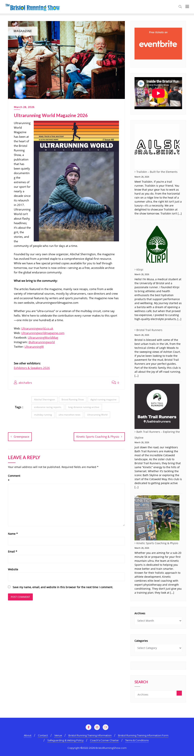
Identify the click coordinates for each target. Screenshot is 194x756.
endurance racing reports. (48, 407)
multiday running (43, 414)
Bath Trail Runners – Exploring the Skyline (157, 435)
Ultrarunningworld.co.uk (37, 328)
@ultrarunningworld (41, 342)
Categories (141, 641)
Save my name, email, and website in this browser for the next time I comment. (63, 587)
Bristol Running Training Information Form (143, 735)
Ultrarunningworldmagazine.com (42, 333)
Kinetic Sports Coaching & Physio (97, 436)
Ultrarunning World (97, 414)
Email (12, 551)
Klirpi (139, 269)
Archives (140, 613)
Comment (14, 478)
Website (13, 569)
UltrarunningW (34, 346)
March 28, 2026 (24, 107)
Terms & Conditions (137, 740)
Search (141, 682)
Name (13, 533)
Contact (43, 735)
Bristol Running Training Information (90, 735)
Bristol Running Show (73, 399)
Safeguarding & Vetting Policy (65, 740)
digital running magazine (103, 399)
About (27, 735)
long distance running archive (83, 407)
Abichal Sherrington (44, 399)
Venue (58, 735)
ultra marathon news (70, 414)
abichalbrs (25, 382)
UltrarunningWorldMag (43, 337)
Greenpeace (21, 436)
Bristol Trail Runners (149, 330)
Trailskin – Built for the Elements (157, 172)
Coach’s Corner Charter (104, 740)
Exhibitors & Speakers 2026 (32, 368)
